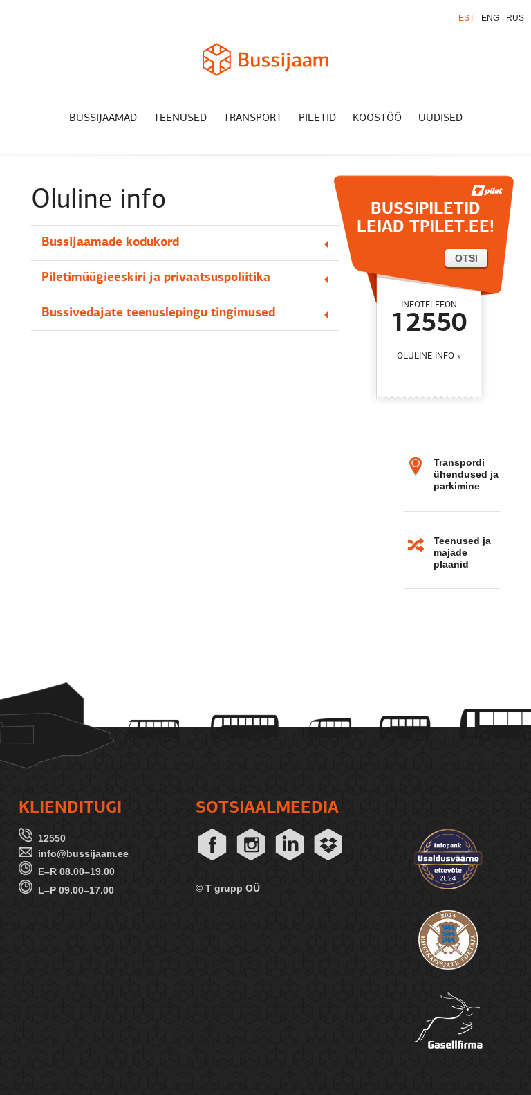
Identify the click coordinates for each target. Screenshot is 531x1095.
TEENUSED (180, 118)
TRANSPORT (252, 118)
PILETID (317, 118)
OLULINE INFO (425, 356)
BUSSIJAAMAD (103, 118)
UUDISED (440, 118)
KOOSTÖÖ (377, 118)
